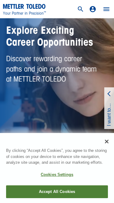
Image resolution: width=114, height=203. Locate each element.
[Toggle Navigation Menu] (106, 9)
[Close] (106, 141)
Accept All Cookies (57, 191)
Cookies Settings (57, 174)
